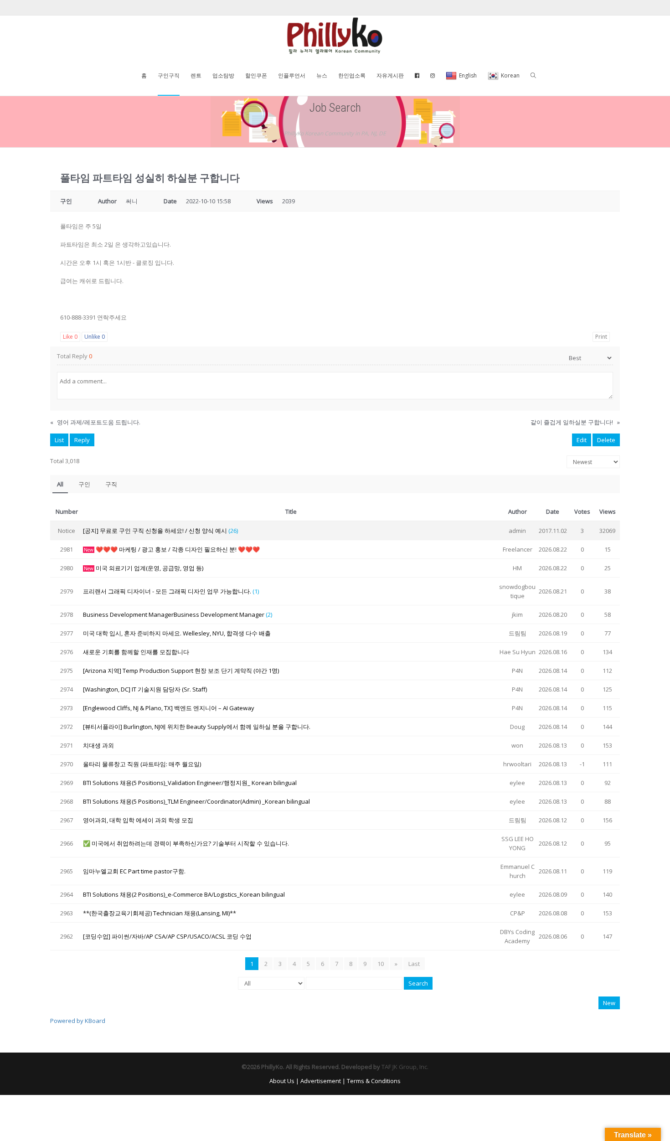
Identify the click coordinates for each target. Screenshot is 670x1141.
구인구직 (169, 75)
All (60, 484)
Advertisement (320, 1081)
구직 (111, 484)
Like (70, 337)
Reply (82, 440)
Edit (582, 440)
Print (601, 337)
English (468, 75)
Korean (510, 75)
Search (418, 983)
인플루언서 (291, 75)
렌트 (196, 75)
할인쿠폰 (256, 75)
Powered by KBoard (77, 1021)
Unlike (94, 337)
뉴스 (321, 75)
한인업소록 (352, 75)
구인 (84, 484)
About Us (281, 1081)
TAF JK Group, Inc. (404, 1067)
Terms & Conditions (374, 1081)
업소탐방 (223, 75)
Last (414, 964)
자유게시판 (390, 75)
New (609, 1003)
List (59, 440)
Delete (606, 440)
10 (380, 964)
